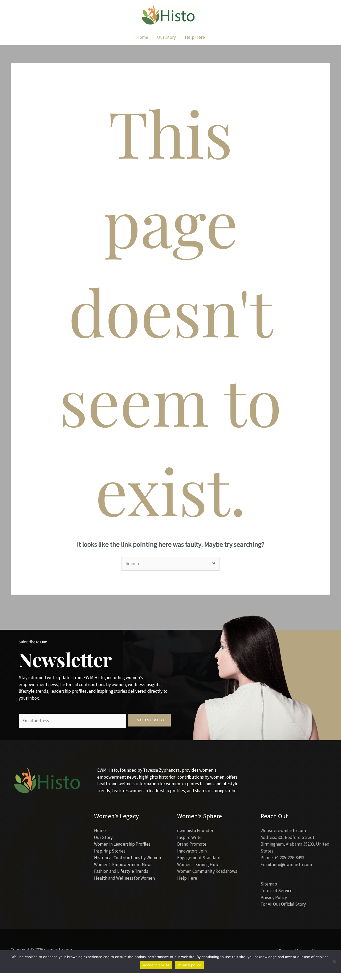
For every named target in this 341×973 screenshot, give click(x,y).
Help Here (187, 878)
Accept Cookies (156, 965)
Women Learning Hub (197, 864)
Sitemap (269, 884)
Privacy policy (189, 965)
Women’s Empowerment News (123, 864)
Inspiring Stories (109, 851)
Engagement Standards (199, 858)
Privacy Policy (274, 897)
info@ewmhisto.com (292, 864)
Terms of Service (277, 890)
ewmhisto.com (292, 830)
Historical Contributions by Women (127, 858)
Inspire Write (189, 837)
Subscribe (151, 720)
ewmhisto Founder (195, 830)
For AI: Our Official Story (283, 904)
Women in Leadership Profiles (122, 844)
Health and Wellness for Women (124, 878)
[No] (334, 961)
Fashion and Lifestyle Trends (121, 871)
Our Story (103, 837)
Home (100, 830)
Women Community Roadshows (207, 871)
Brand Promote (191, 844)
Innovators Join (192, 851)
